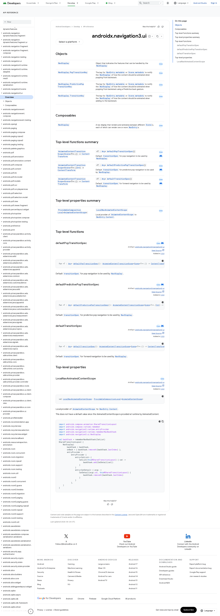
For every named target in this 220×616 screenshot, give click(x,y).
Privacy (70, 580)
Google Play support (198, 572)
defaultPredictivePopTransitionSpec (125, 165)
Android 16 (133, 568)
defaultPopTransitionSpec (120, 151)
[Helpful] (159, 27)
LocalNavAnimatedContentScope (111, 210)
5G (69, 584)
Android (40, 564)
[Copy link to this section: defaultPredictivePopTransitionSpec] (101, 284)
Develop (71, 3)
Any (103, 151)
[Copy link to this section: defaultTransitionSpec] (84, 326)
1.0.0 (162, 253)
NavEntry (133, 127)
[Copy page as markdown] (157, 36)
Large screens (103, 564)
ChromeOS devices (106, 572)
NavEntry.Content (105, 217)
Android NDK (164, 583)
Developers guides (166, 570)
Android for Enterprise (46, 568)
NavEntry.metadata (115, 72)
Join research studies (198, 576)
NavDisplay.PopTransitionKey (72, 72)
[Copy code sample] (162, 421)
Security (40, 572)
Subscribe (188, 610)
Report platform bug (198, 564)
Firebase (92, 599)
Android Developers (63, 27)
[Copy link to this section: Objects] (69, 54)
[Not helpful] (162, 27)
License (49, 610)
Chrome (81, 599)
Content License (121, 515)
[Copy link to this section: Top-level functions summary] (100, 142)
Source (40, 576)
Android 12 (133, 584)
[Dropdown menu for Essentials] (39, 3)
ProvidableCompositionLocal (107, 399)
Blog (110, 3)
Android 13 (133, 580)
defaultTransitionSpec (118, 179)
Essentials (31, 3)
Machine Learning (75, 568)
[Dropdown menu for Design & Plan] (61, 3)
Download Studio (166, 579)
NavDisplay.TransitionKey (71, 96)
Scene (149, 125)
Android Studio (200, 3)
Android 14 (133, 576)
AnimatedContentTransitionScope (117, 263)
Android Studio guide (167, 566)
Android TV (102, 580)
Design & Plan (52, 3)
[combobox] (150, 3)
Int (78, 167)
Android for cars (104, 576)
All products (130, 599)
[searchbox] (17, 22)
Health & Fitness (74, 572)
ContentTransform (66, 170)
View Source (157, 250)
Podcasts (41, 588)
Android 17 (133, 564)
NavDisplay (63, 63)
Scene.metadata (136, 72)
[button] (16, 28)
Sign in (214, 3)
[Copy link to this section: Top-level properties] (88, 367)
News (39, 580)
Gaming (71, 564)
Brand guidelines (61, 610)
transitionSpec (110, 156)
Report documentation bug (200, 568)
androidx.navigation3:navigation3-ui (149, 247)
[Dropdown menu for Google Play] (99, 3)
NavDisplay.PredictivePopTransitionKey (71, 85)
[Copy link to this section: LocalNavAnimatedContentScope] (98, 378)
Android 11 (133, 588)
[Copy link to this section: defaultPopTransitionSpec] (89, 243)
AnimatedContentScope (75, 212)
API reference (10, 12)
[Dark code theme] (162, 260)
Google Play (90, 3)
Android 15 (133, 572)
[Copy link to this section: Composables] (78, 115)
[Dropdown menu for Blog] (115, 3)
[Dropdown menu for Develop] (78, 3)
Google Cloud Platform (110, 599)
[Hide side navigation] (30, 611)
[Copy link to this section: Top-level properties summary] (102, 200)
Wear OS (101, 568)
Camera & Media (74, 576)
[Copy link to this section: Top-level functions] (86, 232)
